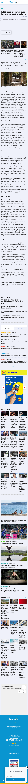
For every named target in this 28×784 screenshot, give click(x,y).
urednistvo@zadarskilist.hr (14, 745)
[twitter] (6, 32)
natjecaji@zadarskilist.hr (14, 738)
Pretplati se (15, 779)
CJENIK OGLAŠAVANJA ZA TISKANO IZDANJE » (14, 740)
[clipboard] (9, 32)
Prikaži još (13, 366)
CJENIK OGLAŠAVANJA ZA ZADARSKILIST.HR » (14, 739)
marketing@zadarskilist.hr (15, 736)
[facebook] (3, 32)
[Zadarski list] (14, 2)
